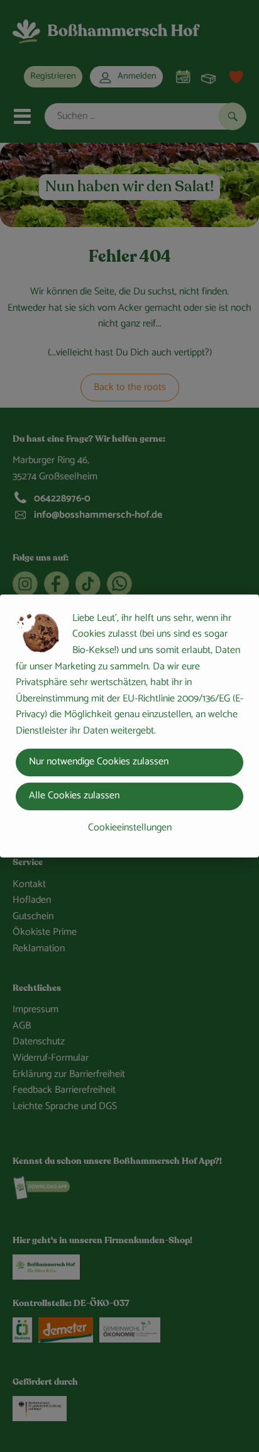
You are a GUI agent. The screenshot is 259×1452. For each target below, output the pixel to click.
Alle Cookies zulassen (74, 795)
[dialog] (129, 726)
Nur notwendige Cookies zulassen (98, 761)
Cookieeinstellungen (130, 827)
